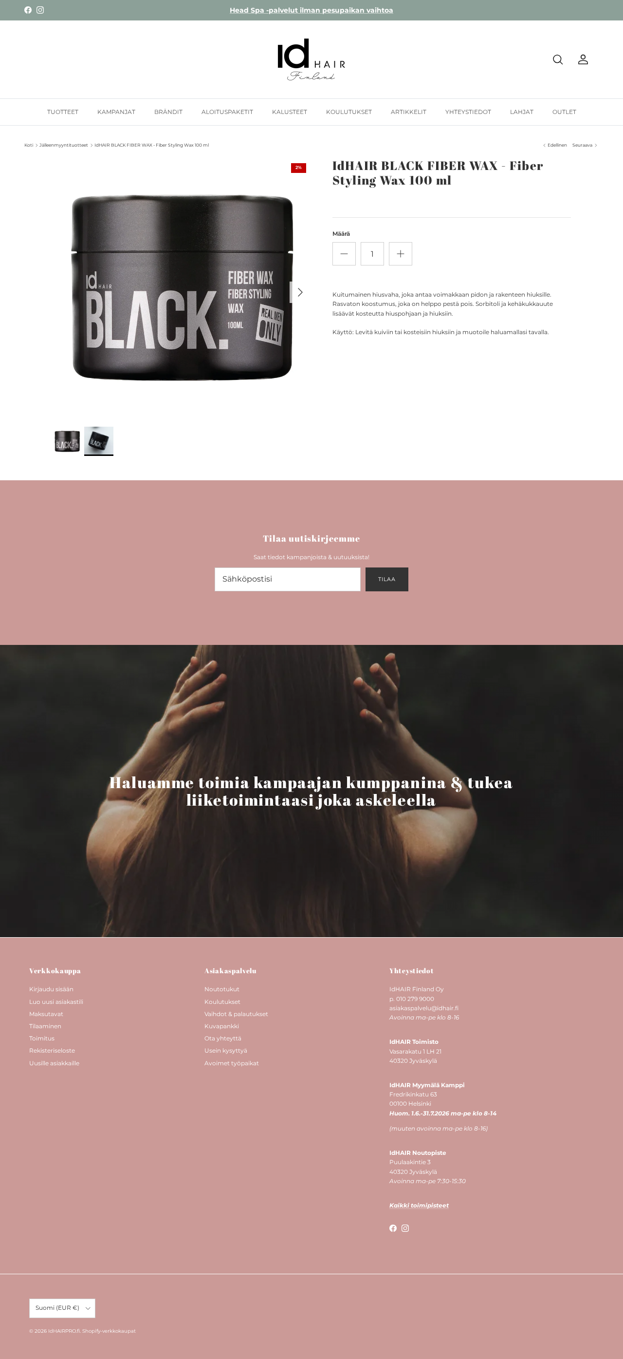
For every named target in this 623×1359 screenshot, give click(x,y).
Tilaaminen (45, 1026)
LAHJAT (521, 111)
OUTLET (564, 111)
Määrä (341, 233)
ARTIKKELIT (408, 111)
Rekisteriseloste (52, 1050)
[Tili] (581, 59)
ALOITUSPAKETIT (227, 111)
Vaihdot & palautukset (236, 1014)
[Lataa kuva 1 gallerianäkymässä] (182, 287)
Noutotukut (221, 989)
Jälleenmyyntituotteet (63, 145)
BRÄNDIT (168, 111)
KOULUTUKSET (349, 111)
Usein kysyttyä (225, 1050)
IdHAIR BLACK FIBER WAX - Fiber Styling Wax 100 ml (151, 145)
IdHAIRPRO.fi (64, 1331)
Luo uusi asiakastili (56, 1001)
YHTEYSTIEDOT (468, 111)
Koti (28, 145)
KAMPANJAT (116, 111)
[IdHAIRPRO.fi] (311, 59)
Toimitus (42, 1038)
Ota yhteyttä (222, 1038)
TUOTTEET (62, 111)
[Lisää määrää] (400, 253)
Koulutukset (222, 1001)
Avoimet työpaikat (231, 1063)
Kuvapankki (221, 1026)
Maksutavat (46, 1014)
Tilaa (386, 579)
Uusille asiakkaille (54, 1063)
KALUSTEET (289, 111)
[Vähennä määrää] (344, 253)
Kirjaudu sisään (51, 989)
